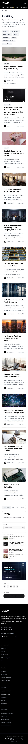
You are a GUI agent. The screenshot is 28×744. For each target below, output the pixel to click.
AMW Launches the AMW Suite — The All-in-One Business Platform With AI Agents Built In (16, 544)
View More (4, 703)
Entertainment (5, 719)
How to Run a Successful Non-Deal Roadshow (16, 555)
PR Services (4, 674)
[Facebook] (5, 586)
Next (21, 507)
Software (3, 671)
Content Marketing (6, 677)
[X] (8, 586)
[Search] (23, 527)
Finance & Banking (6, 722)
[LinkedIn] (11, 586)
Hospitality (4, 716)
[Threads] (17, 586)
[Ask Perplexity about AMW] (6, 629)
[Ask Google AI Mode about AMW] (9, 629)
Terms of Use (14, 741)
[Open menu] (25, 3)
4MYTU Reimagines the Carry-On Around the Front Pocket (16, 550)
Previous (7, 507)
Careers (3, 661)
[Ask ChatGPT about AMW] (1, 629)
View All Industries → (6, 726)
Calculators (4, 697)
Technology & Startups (7, 713)
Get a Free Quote (14, 596)
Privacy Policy (19, 739)
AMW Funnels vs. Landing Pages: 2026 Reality (16, 537)
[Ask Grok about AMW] (11, 629)
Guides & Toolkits (5, 694)
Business (6, 148)
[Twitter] (8, 739)
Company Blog (7, 104)
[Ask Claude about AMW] (4, 629)
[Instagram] (14, 586)
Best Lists (3, 700)
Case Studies (4, 654)
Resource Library (5, 691)
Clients (3, 651)
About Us (3, 648)
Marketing (6, 63)
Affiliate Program (5, 657)
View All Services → (6, 680)
